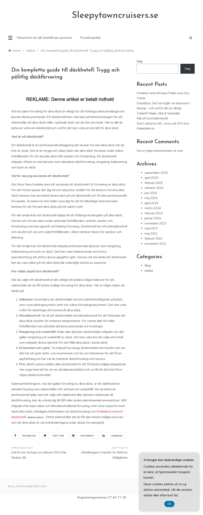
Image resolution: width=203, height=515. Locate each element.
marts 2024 (153, 208)
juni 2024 (151, 193)
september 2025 (156, 173)
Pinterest (87, 435)
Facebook (29, 435)
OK (169, 503)
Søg (139, 61)
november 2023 (155, 223)
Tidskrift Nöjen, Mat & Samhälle (158, 113)
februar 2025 (154, 183)
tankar (149, 270)
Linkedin (116, 435)
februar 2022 (154, 238)
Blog (148, 265)
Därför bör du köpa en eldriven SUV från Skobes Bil (38, 454)
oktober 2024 (154, 188)
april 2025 (151, 178)
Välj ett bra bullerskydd (152, 118)
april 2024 (151, 203)
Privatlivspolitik (90, 38)
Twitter (58, 435)
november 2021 (155, 243)
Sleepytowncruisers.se (115, 15)
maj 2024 (151, 198)
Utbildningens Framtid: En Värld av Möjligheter (104, 454)
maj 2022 (151, 233)
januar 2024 (153, 218)
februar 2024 (154, 213)
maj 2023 (151, 228)
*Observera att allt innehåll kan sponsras (44, 38)
